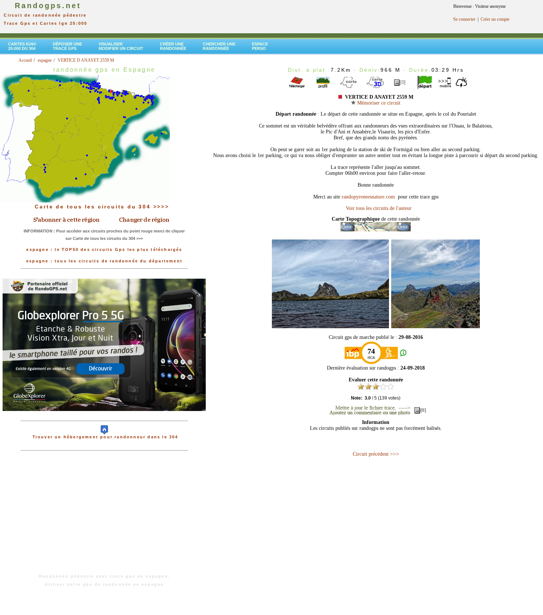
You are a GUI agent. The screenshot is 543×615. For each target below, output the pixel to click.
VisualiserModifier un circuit (121, 46)
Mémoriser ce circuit (378, 103)
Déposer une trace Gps (67, 46)
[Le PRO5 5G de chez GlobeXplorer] (104, 416)
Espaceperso (260, 46)
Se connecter (464, 19)
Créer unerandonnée (173, 46)
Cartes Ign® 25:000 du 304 (22, 46)
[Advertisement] (104, 516)
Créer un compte (495, 19)
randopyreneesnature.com (369, 197)
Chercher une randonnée (219, 46)
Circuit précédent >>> (376, 454)
